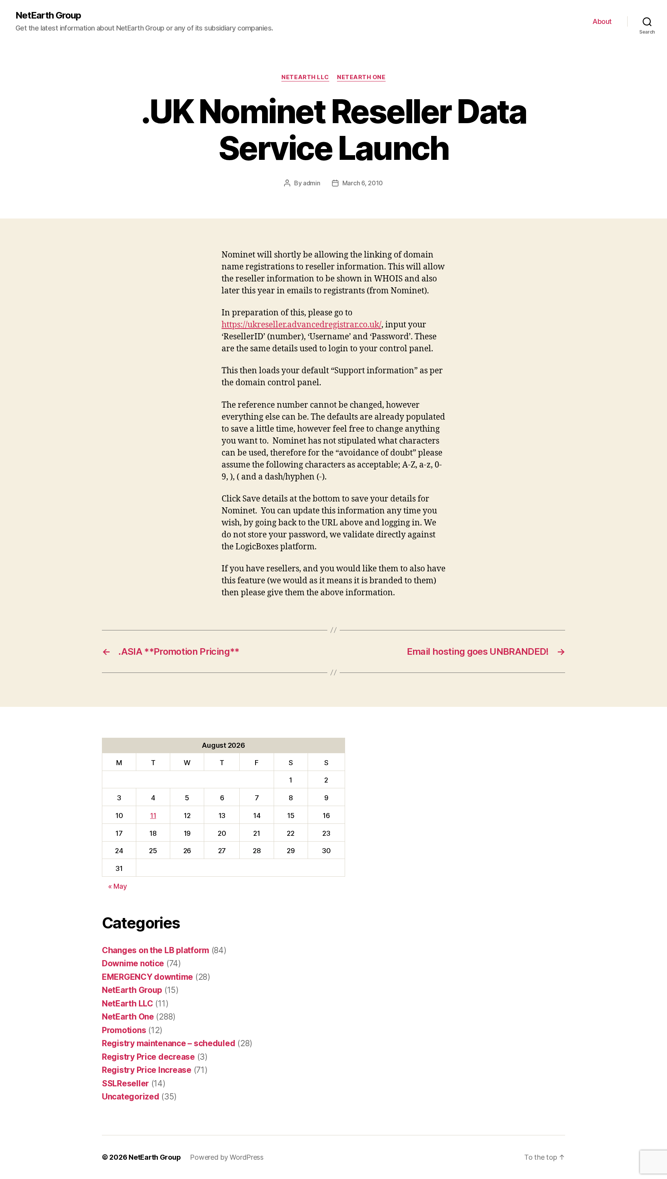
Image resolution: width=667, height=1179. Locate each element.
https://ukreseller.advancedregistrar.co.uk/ (301, 325)
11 (153, 815)
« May (117, 886)
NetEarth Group (48, 15)
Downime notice (133, 963)
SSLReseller (125, 1083)
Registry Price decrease (148, 1057)
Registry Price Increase (146, 1070)
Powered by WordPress (227, 1157)
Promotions (124, 1030)
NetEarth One (361, 77)
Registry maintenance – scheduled (168, 1043)
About (602, 21)
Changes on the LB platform (155, 950)
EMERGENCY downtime (147, 977)
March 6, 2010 (362, 183)
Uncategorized (130, 1096)
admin (311, 183)
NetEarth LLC (305, 77)
